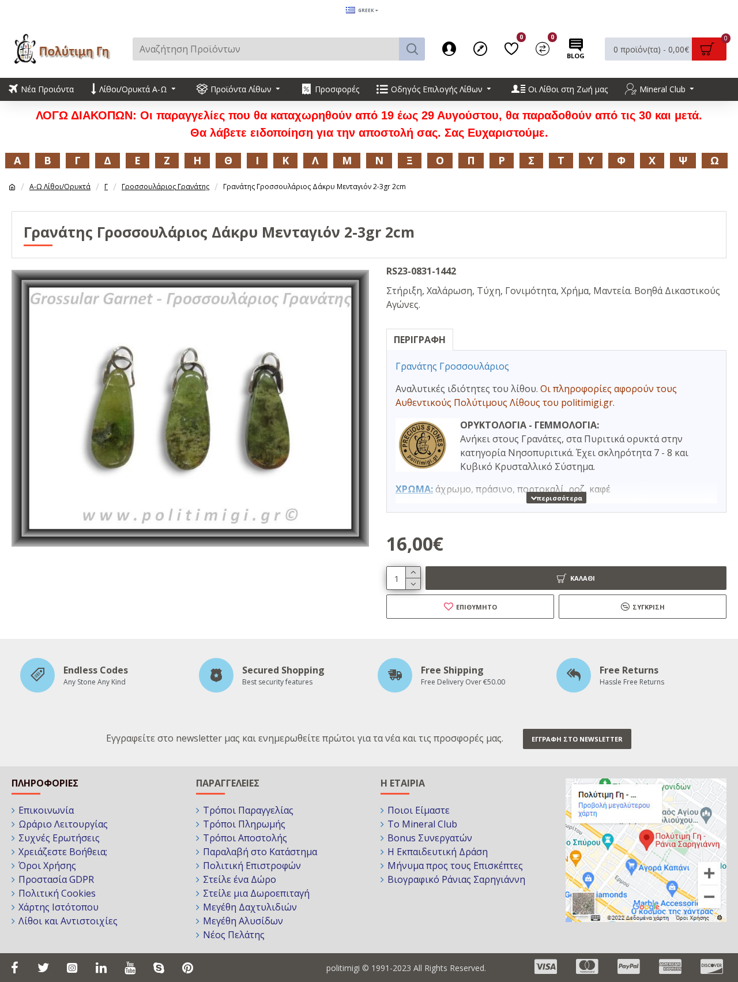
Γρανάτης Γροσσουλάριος (452, 366)
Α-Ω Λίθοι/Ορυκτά (60, 186)
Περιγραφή (420, 339)
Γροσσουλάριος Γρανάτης (165, 186)
